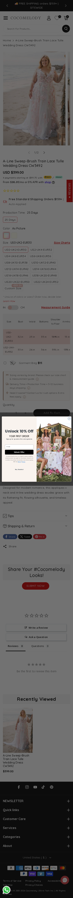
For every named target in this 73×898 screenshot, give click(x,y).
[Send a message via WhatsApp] (6, 889)
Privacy (23, 461)
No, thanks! (19, 469)
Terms (19, 461)
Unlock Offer (19, 452)
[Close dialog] (69, 418)
